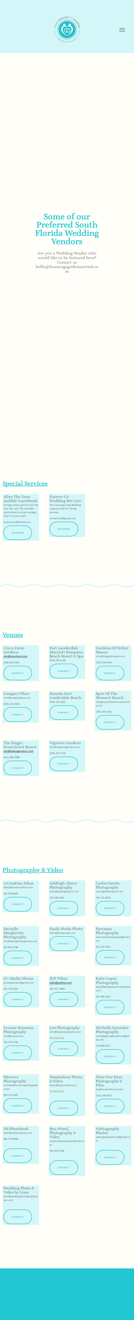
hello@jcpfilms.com (61, 982)
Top (127, 1312)
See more (18, 532)
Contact (18, 673)
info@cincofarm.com (15, 656)
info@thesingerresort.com (18, 751)
